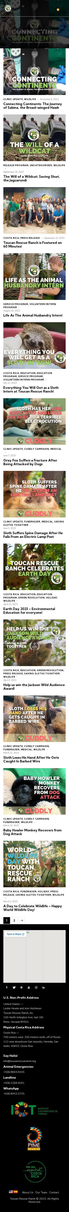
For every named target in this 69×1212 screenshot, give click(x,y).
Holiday (51, 597)
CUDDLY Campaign (36, 449)
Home (16, 34)
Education (28, 373)
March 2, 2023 (10, 901)
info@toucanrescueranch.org (19, 1061)
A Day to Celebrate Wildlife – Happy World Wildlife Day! (32, 908)
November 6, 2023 (49, 99)
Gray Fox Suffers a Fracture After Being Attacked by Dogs (30, 462)
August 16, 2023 (11, 310)
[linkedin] (43, 987)
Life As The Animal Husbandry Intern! (33, 315)
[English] (11, 1192)
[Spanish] (16, 1192)
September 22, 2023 (54, 238)
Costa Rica (11, 238)
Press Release (30, 238)
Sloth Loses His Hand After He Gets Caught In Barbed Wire (31, 759)
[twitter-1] (14, 987)
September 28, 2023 (13, 172)
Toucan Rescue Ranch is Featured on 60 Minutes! (32, 244)
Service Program (15, 304)
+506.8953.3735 (13, 1094)
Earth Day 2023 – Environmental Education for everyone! (29, 610)
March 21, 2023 (11, 752)
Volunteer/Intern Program (23, 379)
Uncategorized (41, 165)
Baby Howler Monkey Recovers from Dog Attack (32, 832)
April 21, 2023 (10, 604)
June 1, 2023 (9, 528)
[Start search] (63, 8)
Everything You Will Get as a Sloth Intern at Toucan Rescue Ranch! (31, 389)
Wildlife (30, 99)
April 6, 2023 (9, 680)
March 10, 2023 (11, 825)
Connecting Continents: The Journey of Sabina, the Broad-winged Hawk (32, 105)
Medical (56, 449)
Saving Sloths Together (42, 673)
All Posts (26, 34)
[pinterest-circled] (21, 987)
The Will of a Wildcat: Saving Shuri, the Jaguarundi (31, 178)
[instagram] (36, 987)
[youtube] (28, 987)
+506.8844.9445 (13, 1072)
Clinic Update (13, 99)
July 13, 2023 (10, 382)
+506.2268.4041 (13, 1083)
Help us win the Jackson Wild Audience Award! (34, 686)
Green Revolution (31, 597)
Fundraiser (32, 521)
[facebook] (6, 987)
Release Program (15, 165)
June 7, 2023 (9, 455)
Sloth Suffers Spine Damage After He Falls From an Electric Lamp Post (33, 535)
